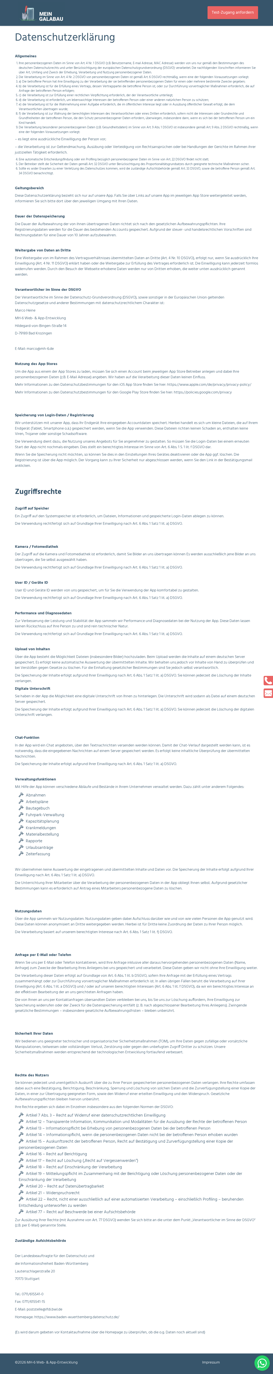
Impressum (211, 1362)
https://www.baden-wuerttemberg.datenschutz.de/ (76, 1317)
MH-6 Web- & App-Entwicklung (52, 1362)
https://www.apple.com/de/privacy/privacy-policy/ (209, 385)
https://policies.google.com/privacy (203, 392)
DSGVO (167, 1107)
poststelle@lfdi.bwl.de (44, 1309)
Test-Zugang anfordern (233, 12)
